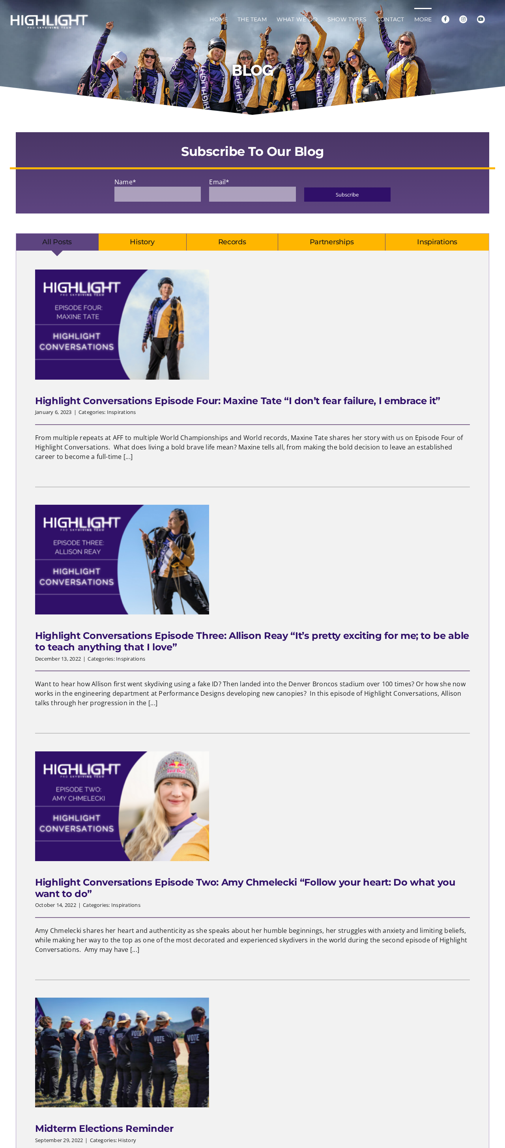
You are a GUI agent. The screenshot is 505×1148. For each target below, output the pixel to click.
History (127, 1140)
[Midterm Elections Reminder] (122, 1052)
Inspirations (121, 412)
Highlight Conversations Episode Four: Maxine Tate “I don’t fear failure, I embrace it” (237, 400)
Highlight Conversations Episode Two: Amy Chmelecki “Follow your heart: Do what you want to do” (245, 887)
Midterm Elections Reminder (104, 1128)
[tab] (57, 242)
